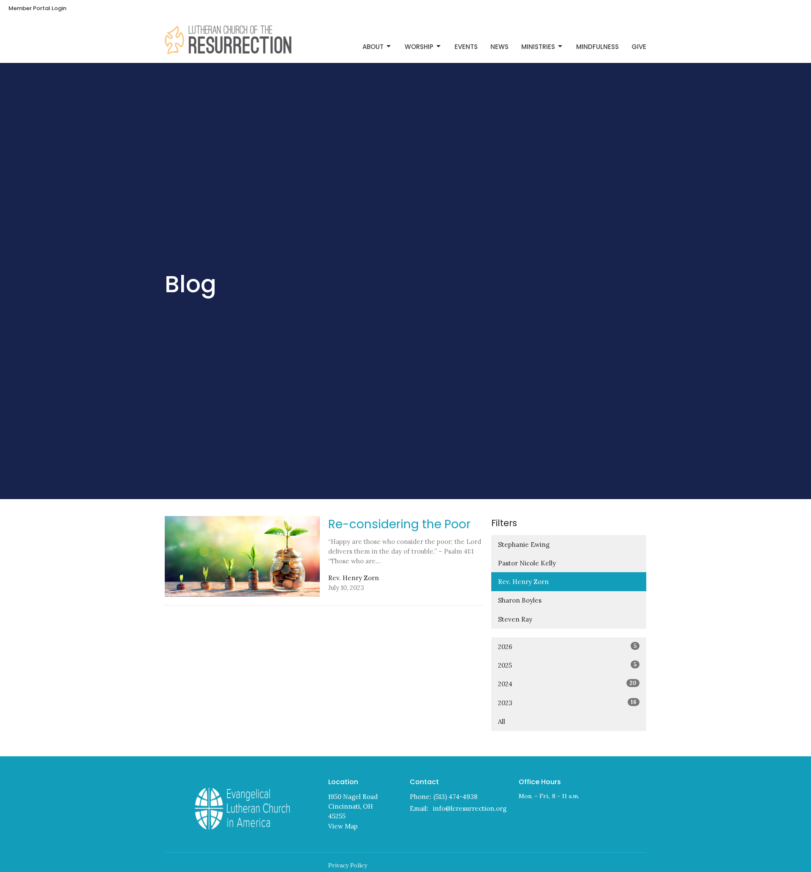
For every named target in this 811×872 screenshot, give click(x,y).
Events (466, 46)
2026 (567, 646)
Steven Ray (515, 619)
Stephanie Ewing (524, 545)
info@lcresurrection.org (469, 808)
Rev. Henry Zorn (523, 582)
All (501, 721)
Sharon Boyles (520, 600)
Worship (419, 46)
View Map (343, 826)
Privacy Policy (347, 865)
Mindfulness (597, 46)
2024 (567, 683)
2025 (567, 665)
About (373, 46)
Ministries (538, 46)
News (499, 46)
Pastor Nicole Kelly (527, 563)
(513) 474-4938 (455, 797)
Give (638, 46)
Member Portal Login (37, 8)
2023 (567, 702)
